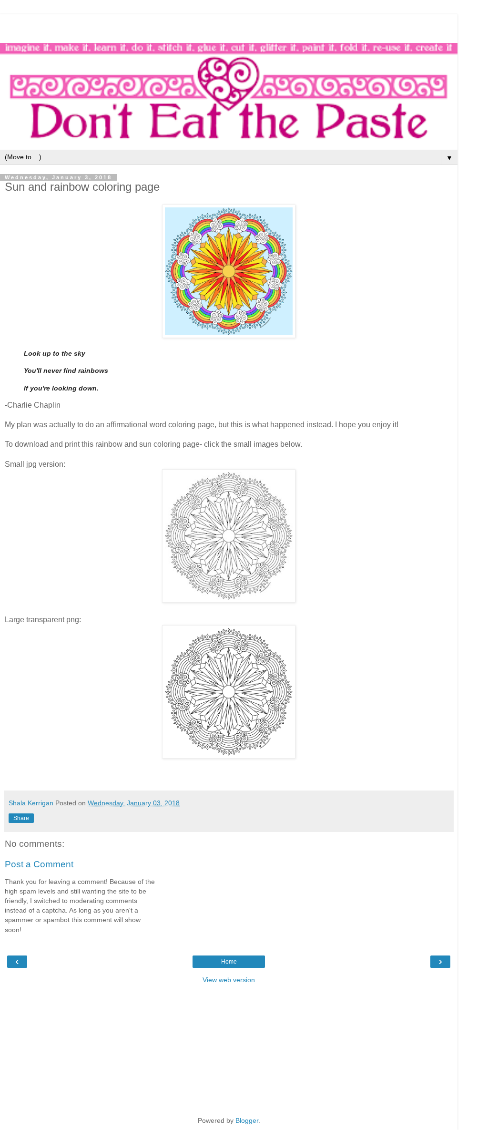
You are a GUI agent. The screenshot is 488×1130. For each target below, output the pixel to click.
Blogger (246, 1120)
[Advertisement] (228, 26)
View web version (229, 980)
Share (21, 818)
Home (229, 961)
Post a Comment (39, 864)
